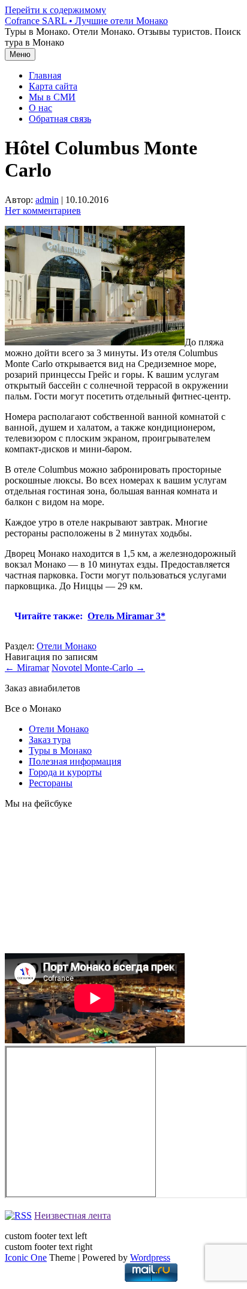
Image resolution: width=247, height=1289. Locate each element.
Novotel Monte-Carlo (98, 668)
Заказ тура (50, 740)
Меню (20, 54)
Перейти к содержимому (55, 10)
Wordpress (150, 1257)
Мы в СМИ (52, 97)
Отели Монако (67, 646)
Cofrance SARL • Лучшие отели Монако (86, 21)
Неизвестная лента (72, 1215)
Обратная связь (60, 119)
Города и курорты (65, 772)
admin (47, 200)
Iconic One (26, 1257)
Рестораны (51, 783)
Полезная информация (75, 761)
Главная (45, 75)
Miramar (27, 668)
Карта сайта (53, 86)
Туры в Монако (60, 750)
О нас (40, 108)
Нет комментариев (43, 210)
